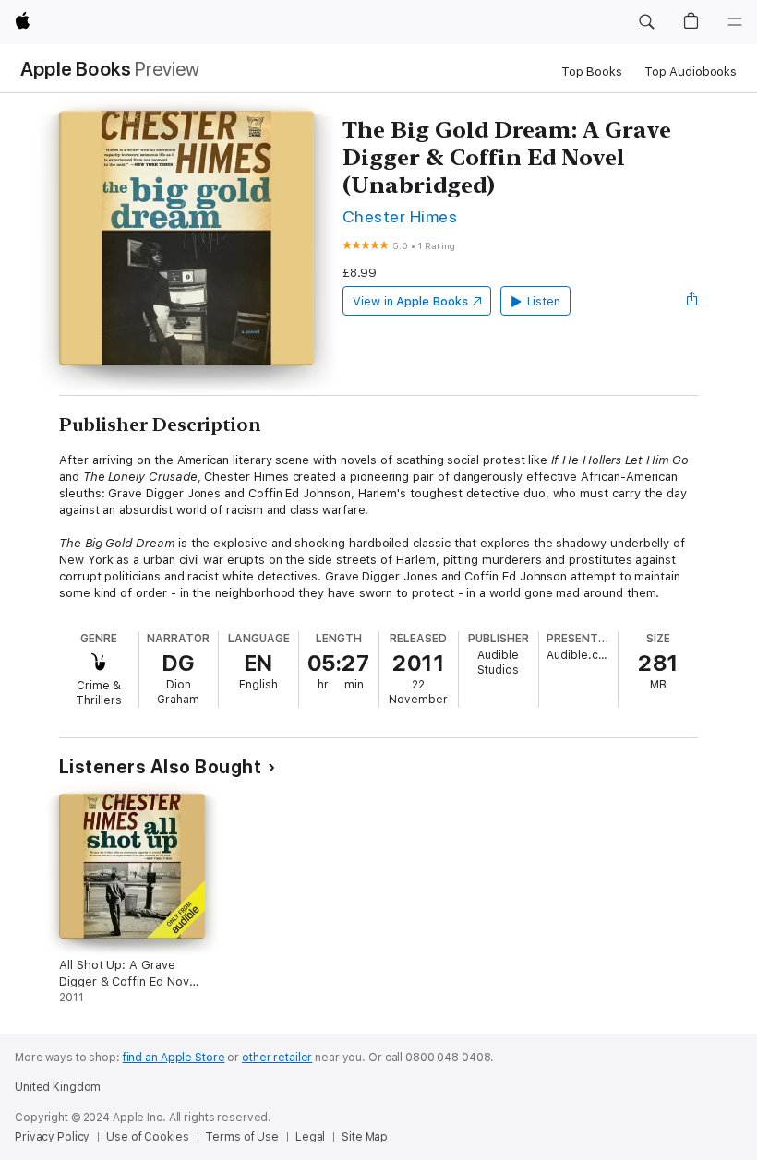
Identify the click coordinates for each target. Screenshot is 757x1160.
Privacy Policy (52, 1136)
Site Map (365, 1136)
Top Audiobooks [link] (690, 71)
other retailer (277, 1057)
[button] (646, 22)
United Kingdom (58, 1087)
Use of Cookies (147, 1136)
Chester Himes (399, 216)
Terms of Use (242, 1136)
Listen (544, 301)
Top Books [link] (591, 71)
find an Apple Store (174, 1057)
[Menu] (735, 22)
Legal (310, 1136)
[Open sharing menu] (692, 301)
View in (410, 301)
